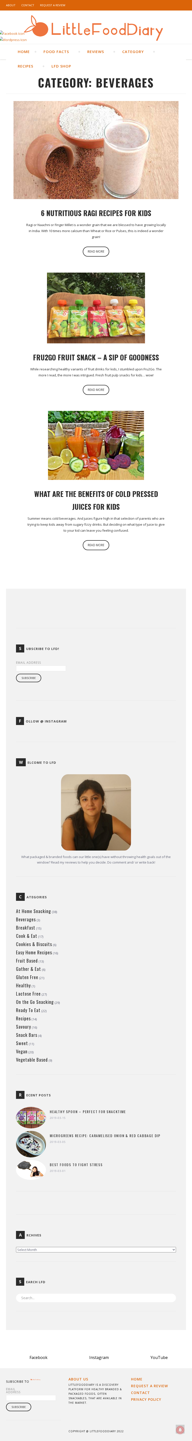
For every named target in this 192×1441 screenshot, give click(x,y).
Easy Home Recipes (34, 952)
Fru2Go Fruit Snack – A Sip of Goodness (96, 357)
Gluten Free (27, 977)
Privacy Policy (146, 1399)
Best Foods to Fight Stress (76, 1164)
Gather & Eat (28, 969)
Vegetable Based (32, 1059)
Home (24, 51)
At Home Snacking (33, 911)
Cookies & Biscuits (34, 944)
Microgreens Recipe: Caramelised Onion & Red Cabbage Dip (105, 1135)
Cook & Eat (26, 936)
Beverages (26, 919)
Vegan (22, 1051)
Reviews (96, 51)
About (11, 5)
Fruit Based (27, 960)
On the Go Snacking (35, 1002)
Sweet (22, 1043)
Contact (27, 5)
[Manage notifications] (180, 1430)
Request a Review (52, 5)
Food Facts (57, 51)
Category (133, 51)
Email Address (28, 662)
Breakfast (25, 927)
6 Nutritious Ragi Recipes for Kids (96, 213)
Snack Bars (26, 1035)
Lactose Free (28, 993)
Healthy (23, 985)
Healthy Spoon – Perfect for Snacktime (88, 1111)
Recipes (26, 66)
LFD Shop (62, 66)
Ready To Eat (28, 1010)
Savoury (23, 1026)
